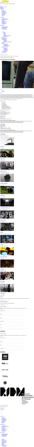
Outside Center (2, 158)
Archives (3, 444)
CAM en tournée (4, 436)
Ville (0, 324)
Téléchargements (6, 44)
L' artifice (1, 244)
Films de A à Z (4, 419)
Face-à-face (3, 20)
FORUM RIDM (2, 424)
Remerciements (6, 36)
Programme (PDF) (4, 12)
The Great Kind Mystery (3, 256)
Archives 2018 (6, 50)
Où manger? (5, 40)
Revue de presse (6, 46)
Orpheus (1, 232)
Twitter (3, 91)
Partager (1, 89)
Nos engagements (4, 51)
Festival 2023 (2, 416)
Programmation (4, 11)
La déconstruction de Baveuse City (5, 207)
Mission (5, 32)
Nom (1, 317)
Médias (3, 43)
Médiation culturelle (4, 27)
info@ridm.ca (2, 408)
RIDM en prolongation (5, 26)
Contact (5, 34)
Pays (1, 327)
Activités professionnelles (5, 19)
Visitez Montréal (4, 39)
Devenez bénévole (4, 440)
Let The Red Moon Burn (3, 183)
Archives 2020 (6, 49)
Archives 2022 (6, 47)
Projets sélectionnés (4, 21)
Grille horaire (3, 13)
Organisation (2, 321)
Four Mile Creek (2, 195)
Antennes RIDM (4, 28)
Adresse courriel (2, 310)
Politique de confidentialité (7, 35)
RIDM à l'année (2, 432)
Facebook (3, 90)
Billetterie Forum (4, 18)
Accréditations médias (6, 45)
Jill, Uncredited (2, 281)
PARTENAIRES (4, 23)
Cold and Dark (2, 293)
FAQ (2, 15)
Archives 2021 (6, 48)
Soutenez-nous (4, 52)
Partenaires (3, 422)
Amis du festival (4, 38)
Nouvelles (3, 42)
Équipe (5, 33)
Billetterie (3, 10)
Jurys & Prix (3, 14)
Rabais (3, 37)
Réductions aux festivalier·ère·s (8, 41)
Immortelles (2, 146)
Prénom (1, 314)
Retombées (3, 22)
